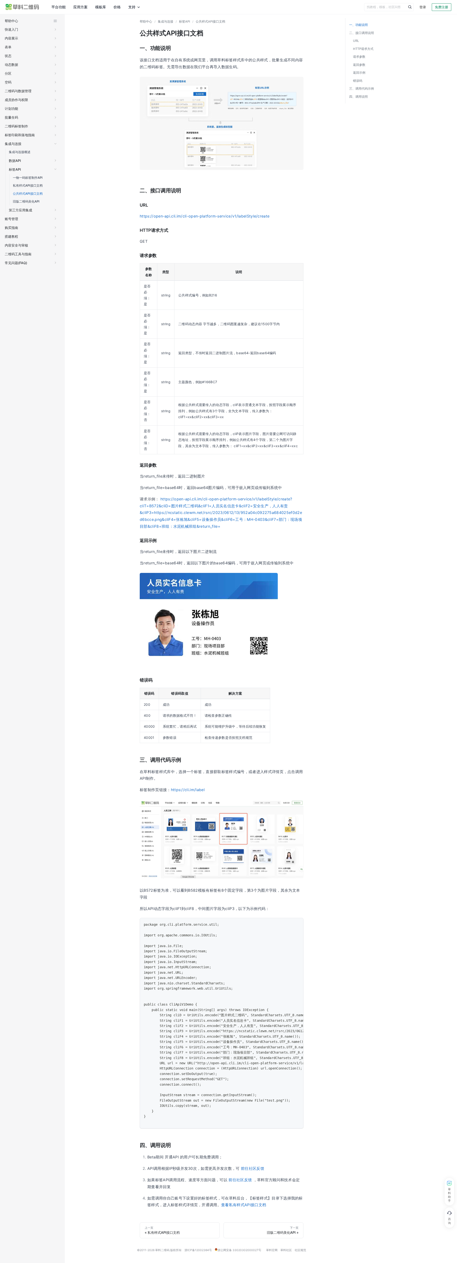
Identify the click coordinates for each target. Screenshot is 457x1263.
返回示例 (359, 72)
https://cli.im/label (188, 789)
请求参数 (359, 56)
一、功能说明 (358, 25)
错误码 (357, 80)
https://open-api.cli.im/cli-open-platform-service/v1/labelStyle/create (204, 216)
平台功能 (58, 7)
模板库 (100, 7)
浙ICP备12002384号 (198, 1250)
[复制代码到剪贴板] (297, 924)
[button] (31, 29)
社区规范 (300, 1250)
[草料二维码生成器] (22, 7)
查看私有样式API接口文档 (243, 1204)
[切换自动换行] (289, 924)
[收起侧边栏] (55, 21)
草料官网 (272, 1250)
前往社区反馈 (252, 1168)
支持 (131, 7)
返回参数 (359, 65)
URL (356, 41)
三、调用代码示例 (361, 88)
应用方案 (80, 7)
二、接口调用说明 (361, 33)
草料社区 (286, 1250)
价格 (117, 7)
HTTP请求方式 (363, 49)
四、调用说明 (358, 96)
